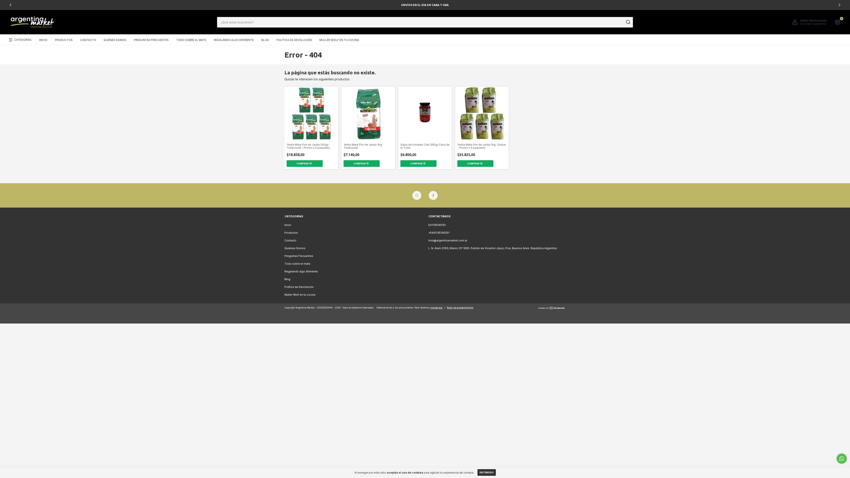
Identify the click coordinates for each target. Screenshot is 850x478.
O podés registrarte (813, 23)
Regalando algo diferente (234, 40)
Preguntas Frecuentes (151, 40)
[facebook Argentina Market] (433, 195)
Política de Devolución (294, 40)
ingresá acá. (436, 307)
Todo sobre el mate (191, 40)
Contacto (88, 40)
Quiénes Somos (115, 40)
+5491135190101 (438, 232)
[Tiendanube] (552, 308)
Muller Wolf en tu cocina (339, 40)
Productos (64, 40)
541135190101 (437, 225)
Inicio (43, 40)
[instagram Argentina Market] (416, 195)
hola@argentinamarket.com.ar (447, 240)
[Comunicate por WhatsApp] (842, 459)
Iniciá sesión (818, 20)
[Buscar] (628, 22)
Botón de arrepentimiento (460, 307)
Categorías (22, 39)
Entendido (487, 472)
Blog (265, 40)
